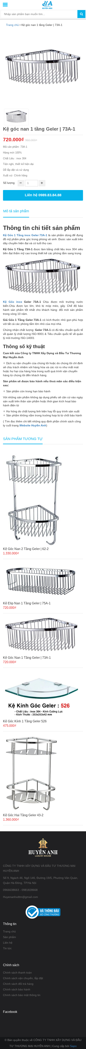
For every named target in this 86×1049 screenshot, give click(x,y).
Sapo (73, 1046)
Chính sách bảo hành (16, 989)
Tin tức (7, 948)
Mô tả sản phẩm (16, 211)
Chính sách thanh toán (17, 972)
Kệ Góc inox (12, 301)
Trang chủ (12, 24)
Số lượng (9, 182)
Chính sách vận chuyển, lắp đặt (23, 978)
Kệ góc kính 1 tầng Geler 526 (25, 721)
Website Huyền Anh (32, 425)
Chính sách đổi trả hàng (18, 983)
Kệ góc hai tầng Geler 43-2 (23, 815)
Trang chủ (9, 931)
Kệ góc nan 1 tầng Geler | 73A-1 (27, 657)
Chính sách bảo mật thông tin (21, 995)
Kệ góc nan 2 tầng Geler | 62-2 (26, 549)
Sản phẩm (9, 937)
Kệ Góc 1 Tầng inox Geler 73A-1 (25, 235)
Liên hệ (7, 942)
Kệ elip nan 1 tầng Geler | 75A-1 (27, 603)
